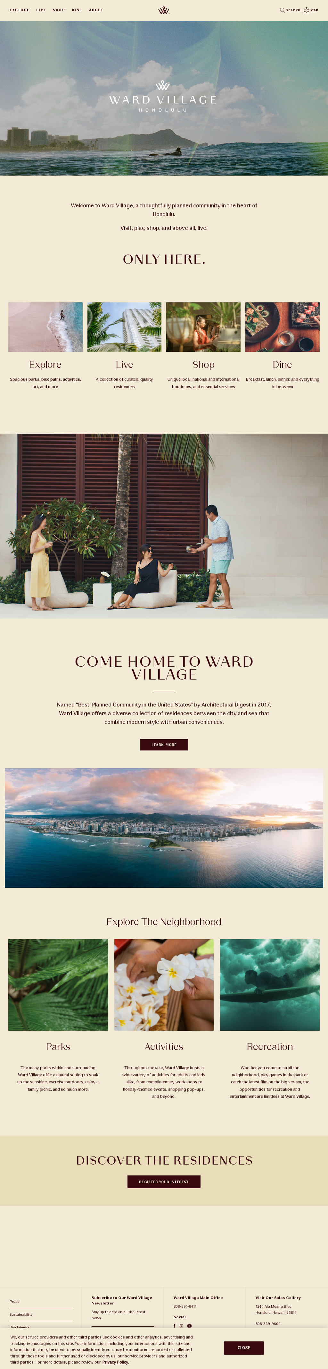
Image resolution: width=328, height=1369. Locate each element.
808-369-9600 (268, 1324)
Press (14, 1302)
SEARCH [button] (292, 10)
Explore (20, 10)
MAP (313, 10)
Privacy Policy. (115, 1362)
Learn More (164, 745)
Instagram (181, 1326)
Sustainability (21, 1315)
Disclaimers (19, 1327)
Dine (77, 10)
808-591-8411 (185, 1306)
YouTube (189, 1326)
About (96, 10)
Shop (59, 10)
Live (41, 10)
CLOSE (244, 1348)
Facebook (174, 1326)
